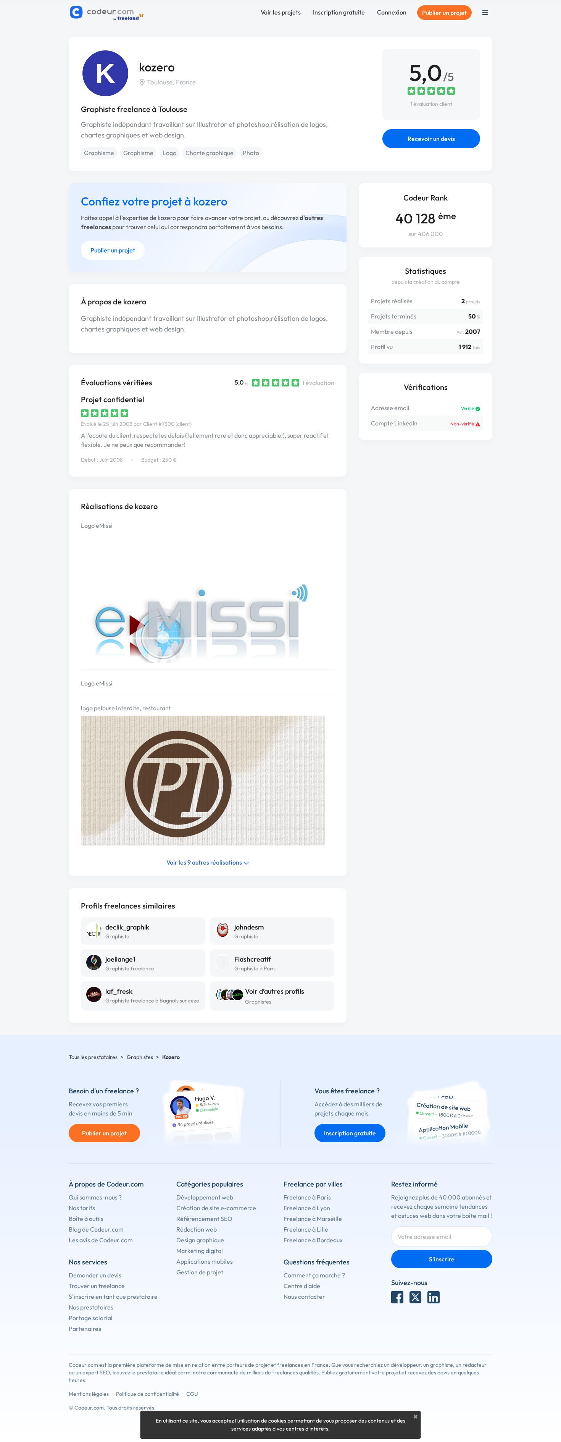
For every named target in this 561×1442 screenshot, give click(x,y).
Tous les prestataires (93, 1057)
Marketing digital (199, 1250)
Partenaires (85, 1328)
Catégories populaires (209, 1184)
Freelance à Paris (307, 1197)
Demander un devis (95, 1275)
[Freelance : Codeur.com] (108, 12)
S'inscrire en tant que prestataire (113, 1296)
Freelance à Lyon (307, 1208)
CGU (192, 1393)
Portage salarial (91, 1318)
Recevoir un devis (431, 138)
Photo (251, 153)
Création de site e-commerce (216, 1208)
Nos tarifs (82, 1208)
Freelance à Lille (306, 1229)
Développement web (204, 1197)
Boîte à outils (86, 1218)
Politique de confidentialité (147, 1393)
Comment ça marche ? (314, 1275)
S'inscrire (442, 1259)
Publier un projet (444, 12)
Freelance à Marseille (313, 1218)
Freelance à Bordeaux (313, 1240)
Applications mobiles (204, 1261)
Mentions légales (89, 1393)
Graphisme (99, 153)
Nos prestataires (91, 1307)
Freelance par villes (313, 1184)
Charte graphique (209, 153)
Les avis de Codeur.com (101, 1240)
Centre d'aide (302, 1286)
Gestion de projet (199, 1272)
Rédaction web (196, 1229)
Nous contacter (304, 1296)
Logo (169, 153)
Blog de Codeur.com (96, 1229)
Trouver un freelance (97, 1286)
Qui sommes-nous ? (95, 1197)
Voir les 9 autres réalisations (204, 862)
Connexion (391, 12)
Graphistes (258, 1001)
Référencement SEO (204, 1218)
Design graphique (200, 1240)
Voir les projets (281, 12)
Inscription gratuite (339, 12)
